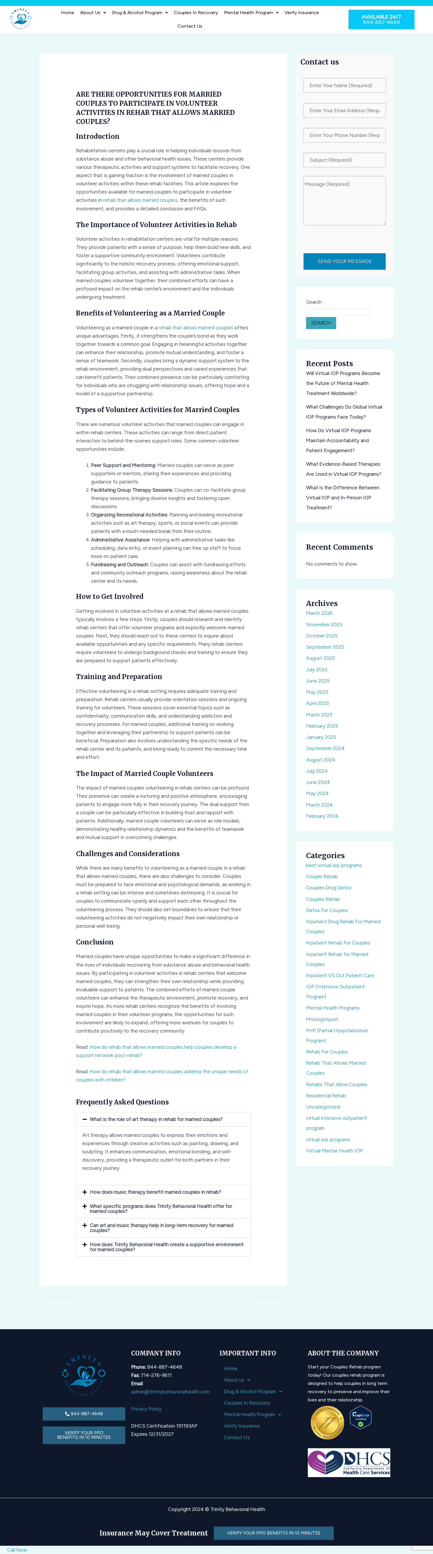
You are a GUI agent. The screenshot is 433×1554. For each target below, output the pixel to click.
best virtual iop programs (334, 865)
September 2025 (325, 647)
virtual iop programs (328, 1139)
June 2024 (318, 782)
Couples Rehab (323, 899)
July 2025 (317, 670)
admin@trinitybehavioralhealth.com (170, 1392)
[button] (93, 12)
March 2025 (319, 715)
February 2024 (322, 816)
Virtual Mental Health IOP (334, 1151)
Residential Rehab (326, 1096)
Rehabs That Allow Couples (336, 1084)
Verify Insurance (302, 12)
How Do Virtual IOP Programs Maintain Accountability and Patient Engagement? (338, 440)
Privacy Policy (146, 1409)
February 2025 (322, 726)
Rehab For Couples (327, 1052)
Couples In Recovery (196, 12)
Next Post (272, 1302)
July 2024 (317, 771)
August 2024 (320, 760)
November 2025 (324, 624)
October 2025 (322, 636)
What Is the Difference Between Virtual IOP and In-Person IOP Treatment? (342, 498)
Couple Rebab (322, 876)
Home (67, 12)
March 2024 (319, 805)
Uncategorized (323, 1107)
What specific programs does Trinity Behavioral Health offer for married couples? (161, 1208)
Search (314, 302)
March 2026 (319, 613)
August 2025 (320, 658)
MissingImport (322, 1019)
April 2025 (317, 703)
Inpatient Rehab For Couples (338, 943)
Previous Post (58, 1302)
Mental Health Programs (333, 1008)
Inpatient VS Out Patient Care (340, 975)
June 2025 (318, 681)
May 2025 (317, 692)
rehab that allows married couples (140, 200)
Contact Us (189, 26)
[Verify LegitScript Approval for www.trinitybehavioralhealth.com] (360, 1417)
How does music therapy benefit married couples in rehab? (155, 1192)
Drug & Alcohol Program (137, 12)
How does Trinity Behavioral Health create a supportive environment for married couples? (167, 1246)
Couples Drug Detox (328, 888)
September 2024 (325, 748)
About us (90, 12)
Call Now (16, 1550)
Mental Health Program (248, 12)
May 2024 (317, 793)
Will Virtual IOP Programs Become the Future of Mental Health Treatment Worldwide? (343, 383)
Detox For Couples (327, 910)
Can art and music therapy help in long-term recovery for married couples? (161, 1227)
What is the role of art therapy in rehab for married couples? (156, 1119)
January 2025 (321, 737)
